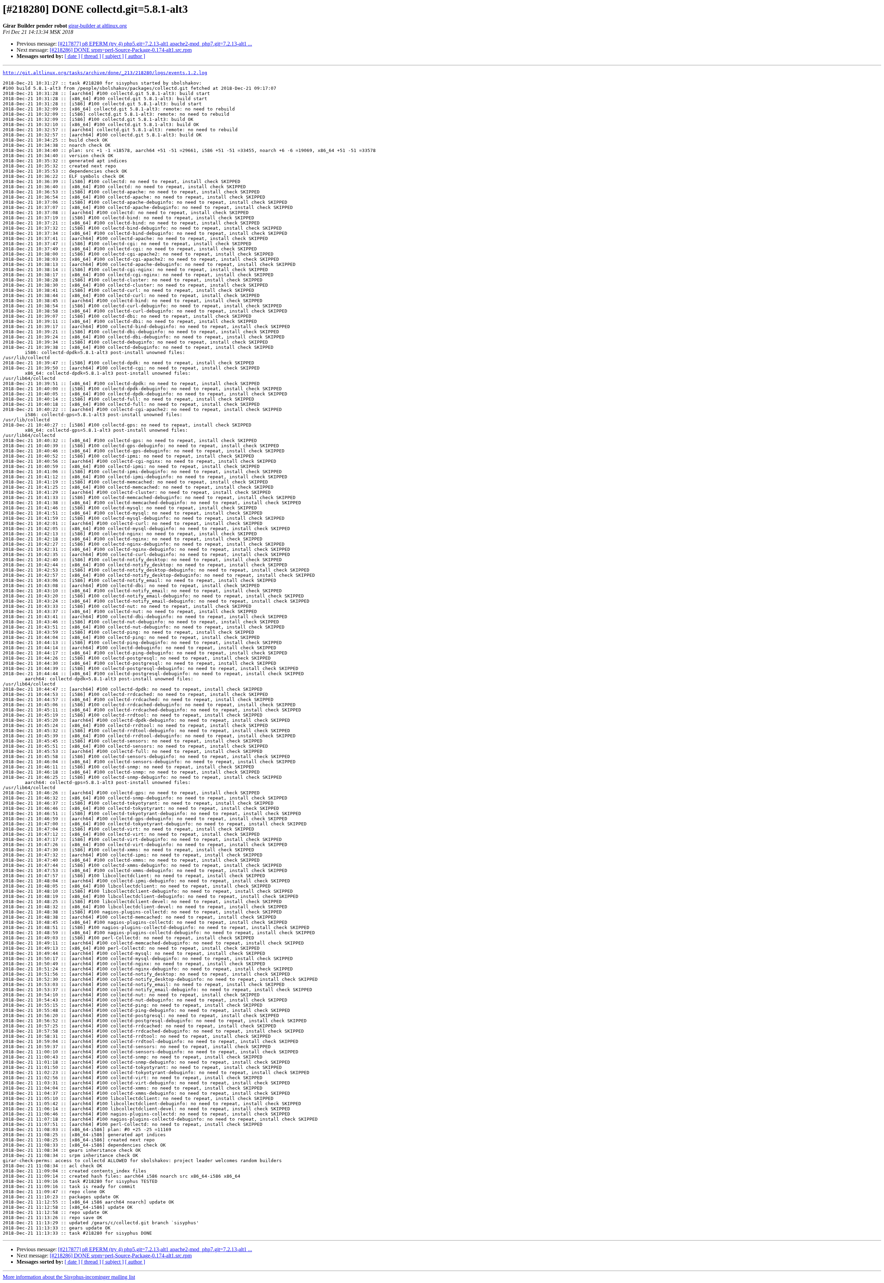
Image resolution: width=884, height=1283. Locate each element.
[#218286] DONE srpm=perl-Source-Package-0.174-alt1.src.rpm (121, 50)
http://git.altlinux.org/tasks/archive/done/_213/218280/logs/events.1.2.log (105, 72)
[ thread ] (91, 56)
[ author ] (135, 56)
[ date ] (72, 56)
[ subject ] (113, 56)
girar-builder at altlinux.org (97, 26)
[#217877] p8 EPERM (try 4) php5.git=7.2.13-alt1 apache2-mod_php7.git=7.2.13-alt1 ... (155, 44)
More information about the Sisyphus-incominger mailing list (69, 1277)
